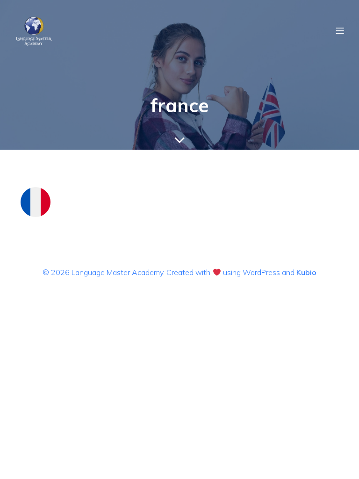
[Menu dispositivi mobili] (340, 30)
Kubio (306, 272)
